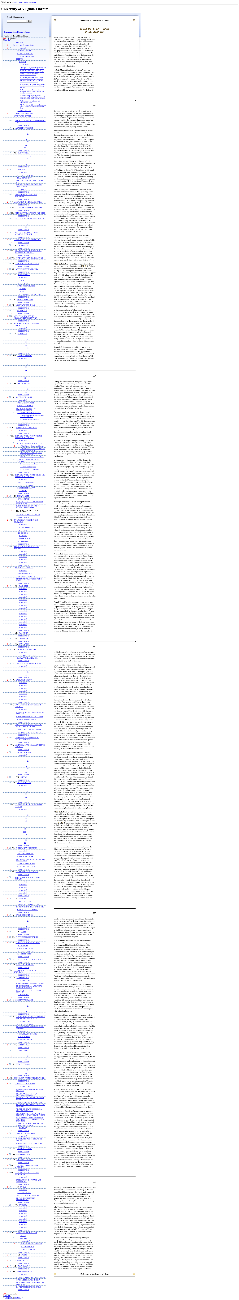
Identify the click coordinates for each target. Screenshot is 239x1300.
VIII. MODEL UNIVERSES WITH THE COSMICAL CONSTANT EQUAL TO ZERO (30, 1114)
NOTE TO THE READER (22, 116)
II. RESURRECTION (27, 1246)
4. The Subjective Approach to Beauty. (32, 457)
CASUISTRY (23, 633)
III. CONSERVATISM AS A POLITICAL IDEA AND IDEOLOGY (29, 986)
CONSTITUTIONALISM (24, 1000)
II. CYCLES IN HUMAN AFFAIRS (28, 1195)
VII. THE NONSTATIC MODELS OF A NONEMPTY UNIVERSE (29, 1110)
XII (25, 843)
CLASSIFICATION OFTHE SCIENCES (29, 959)
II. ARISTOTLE (23, 283)
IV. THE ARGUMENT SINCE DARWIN (29, 1287)
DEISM (24, 1255)
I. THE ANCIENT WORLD (25, 403)
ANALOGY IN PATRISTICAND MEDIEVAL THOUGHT (26, 233)
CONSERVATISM (23, 978)
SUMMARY (23, 491)
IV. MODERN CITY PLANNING (27, 909)
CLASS (23, 932)
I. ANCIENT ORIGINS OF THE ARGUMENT (31, 1277)
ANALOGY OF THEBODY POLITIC (27, 240)
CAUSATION (24, 644)
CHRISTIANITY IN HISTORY (26, 848)
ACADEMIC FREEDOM (24, 128)
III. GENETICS (23, 533)
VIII (24, 832)
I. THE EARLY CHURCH (25, 854)
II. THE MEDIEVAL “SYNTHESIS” (28, 1280)
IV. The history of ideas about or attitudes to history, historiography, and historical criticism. (32, 91)
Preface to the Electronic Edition (23, 45)
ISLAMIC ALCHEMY (24, 178)
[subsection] (23, 172)
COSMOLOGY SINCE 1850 (25, 1084)
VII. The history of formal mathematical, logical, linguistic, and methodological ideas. (33, 106)
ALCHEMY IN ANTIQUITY (26, 175)
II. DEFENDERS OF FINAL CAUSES (28, 732)
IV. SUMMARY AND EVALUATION (28, 514)
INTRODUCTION (23, 499)
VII (25, 147)
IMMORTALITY (25, 1238)
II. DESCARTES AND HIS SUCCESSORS (29, 716)
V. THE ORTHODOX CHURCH (27, 866)
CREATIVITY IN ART (24, 1149)
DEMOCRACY (22, 1260)
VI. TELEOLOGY (24, 541)
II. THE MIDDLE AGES (25, 856)
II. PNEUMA (23, 530)
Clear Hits (7, 40)
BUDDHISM (23, 586)
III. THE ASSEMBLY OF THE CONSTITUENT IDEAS (26, 409)
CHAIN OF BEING (24, 752)
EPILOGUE (23, 189)
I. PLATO (23, 280)
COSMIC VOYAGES (23, 1064)
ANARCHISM (22, 245)
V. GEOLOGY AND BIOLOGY (27, 1034)
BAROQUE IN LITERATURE (26, 428)
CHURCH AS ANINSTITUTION (27, 872)
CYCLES (23, 1187)
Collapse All (9, 1298)
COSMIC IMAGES (22, 1050)
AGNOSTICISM (23, 153)
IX (26, 834)
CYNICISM (23, 1205)
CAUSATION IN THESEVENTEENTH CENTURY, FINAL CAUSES (28, 726)
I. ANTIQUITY (23, 945)
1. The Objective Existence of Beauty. (32, 446)
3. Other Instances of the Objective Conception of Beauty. (31, 453)
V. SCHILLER (23, 291)
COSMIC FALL (23, 1045)
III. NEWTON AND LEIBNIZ (26, 719)
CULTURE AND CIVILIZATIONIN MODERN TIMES (27, 1173)
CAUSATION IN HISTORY (26, 650)
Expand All (17, 1298)
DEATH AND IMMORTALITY (26, 1233)
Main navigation (30, 2)
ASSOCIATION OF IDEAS (25, 305)
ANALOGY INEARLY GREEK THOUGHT (30, 219)
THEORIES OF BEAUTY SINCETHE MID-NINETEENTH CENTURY (30, 476)
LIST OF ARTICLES (24, 111)
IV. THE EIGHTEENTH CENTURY (29, 413)
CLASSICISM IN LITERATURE (27, 937)
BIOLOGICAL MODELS (24, 568)
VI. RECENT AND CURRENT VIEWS (28, 294)
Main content (19, 2)
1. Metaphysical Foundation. (29, 464)
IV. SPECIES (23, 536)
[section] (23, 48)
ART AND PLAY (24, 275)
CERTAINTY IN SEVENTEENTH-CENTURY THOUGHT (27, 738)
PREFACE (19, 59)
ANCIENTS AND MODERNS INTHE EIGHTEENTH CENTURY (28, 252)
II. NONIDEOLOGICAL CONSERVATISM (30, 983)
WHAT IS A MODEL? (24, 573)
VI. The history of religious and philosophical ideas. (30, 101)
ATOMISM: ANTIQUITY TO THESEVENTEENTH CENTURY (25, 317)
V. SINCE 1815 (23, 422)
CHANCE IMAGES (24, 783)
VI (26, 145)
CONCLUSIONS (23, 995)
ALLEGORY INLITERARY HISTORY (28, 208)
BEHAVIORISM (23, 496)
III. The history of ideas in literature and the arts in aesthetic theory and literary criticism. (32, 86)
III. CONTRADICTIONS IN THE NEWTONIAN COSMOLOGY (27, 1094)
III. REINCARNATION (27, 1249)
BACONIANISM (24, 383)
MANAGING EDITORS (25, 53)
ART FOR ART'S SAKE (25, 300)
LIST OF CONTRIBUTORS (23, 113)
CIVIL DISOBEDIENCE (24, 915)
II (27, 134)
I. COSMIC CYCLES (24, 1193)
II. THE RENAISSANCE (25, 406)
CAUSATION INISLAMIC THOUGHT (29, 663)
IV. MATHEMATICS (24, 1031)
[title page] (19, 42)
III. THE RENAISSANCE (25, 951)
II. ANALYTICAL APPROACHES (27, 658)
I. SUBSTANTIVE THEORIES (26, 655)
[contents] (22, 62)
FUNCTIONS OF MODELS (26, 576)
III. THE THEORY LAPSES (26, 286)
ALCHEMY (22, 169)
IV (26, 139)
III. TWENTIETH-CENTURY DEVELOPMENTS (25, 1199)
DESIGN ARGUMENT (25, 1271)
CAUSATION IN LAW (24, 680)
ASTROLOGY (22, 311)
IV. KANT (23, 289)
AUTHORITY (22, 334)
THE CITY (22, 898)
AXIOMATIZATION (24, 356)
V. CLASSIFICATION (24, 538)
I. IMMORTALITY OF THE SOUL (31, 1244)
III (26, 136)
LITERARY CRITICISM (24, 1160)
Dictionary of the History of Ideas (17, 32)
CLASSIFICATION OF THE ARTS (28, 943)
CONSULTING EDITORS (25, 56)
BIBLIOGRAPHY (23, 125)
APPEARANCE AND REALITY (27, 269)
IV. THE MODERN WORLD (26, 863)
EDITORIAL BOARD (24, 51)
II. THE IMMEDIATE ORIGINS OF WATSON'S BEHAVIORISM (27, 506)
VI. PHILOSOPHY (24, 1037)
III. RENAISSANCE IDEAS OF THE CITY (30, 907)
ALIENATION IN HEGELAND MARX (28, 202)
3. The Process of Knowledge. (29, 469)
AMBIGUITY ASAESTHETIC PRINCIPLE (30, 213)
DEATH (23, 1236)
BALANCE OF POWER (24, 397)
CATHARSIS (23, 638)
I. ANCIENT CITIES (24, 901)
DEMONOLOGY (24, 1266)
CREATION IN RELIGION (25, 1133)
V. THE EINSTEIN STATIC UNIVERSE (29, 1102)
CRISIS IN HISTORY (24, 1154)
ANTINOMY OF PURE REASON (27, 264)
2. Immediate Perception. (28, 466)
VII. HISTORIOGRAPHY (25, 1039)
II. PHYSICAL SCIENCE (25, 1024)
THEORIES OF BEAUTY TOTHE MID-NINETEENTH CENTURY (29, 437)
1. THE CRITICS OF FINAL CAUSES (28, 729)
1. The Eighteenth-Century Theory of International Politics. (32, 416)
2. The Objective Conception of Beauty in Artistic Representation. (32, 449)
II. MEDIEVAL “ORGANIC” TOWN (28, 904)
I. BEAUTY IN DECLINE (25, 482)
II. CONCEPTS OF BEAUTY (26, 485)
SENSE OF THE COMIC (25, 965)
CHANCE (23, 777)
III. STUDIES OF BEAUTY (26, 488)
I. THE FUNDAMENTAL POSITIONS (29, 443)
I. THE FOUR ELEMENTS (25, 527)
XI (26, 840)
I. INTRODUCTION (24, 980)
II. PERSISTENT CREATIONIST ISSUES (29, 1143)
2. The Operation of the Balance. (30, 419)
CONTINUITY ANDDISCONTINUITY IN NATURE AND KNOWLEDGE (30, 1017)
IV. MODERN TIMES (24, 954)
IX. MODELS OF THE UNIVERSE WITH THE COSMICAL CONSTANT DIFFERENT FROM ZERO (30, 1119)
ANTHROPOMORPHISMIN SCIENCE (29, 258)
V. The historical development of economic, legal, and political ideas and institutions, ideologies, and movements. (32, 97)
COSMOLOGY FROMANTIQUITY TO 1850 (29, 1078)
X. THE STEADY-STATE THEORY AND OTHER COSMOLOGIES (29, 1124)
